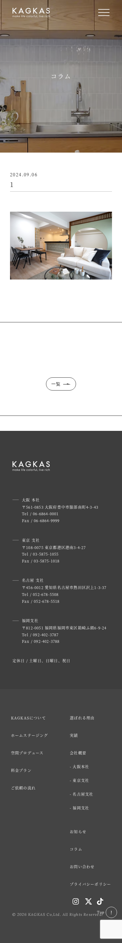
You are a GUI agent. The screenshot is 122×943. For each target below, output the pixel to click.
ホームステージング (29, 735)
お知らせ (78, 831)
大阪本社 (81, 766)
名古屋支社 (83, 794)
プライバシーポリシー (90, 884)
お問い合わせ (82, 866)
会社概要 (78, 752)
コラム (76, 849)
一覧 (56, 384)
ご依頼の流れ (23, 787)
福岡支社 (81, 807)
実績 (74, 735)
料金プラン (21, 770)
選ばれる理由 (82, 717)
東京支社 (81, 780)
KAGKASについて (28, 717)
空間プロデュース (27, 752)
